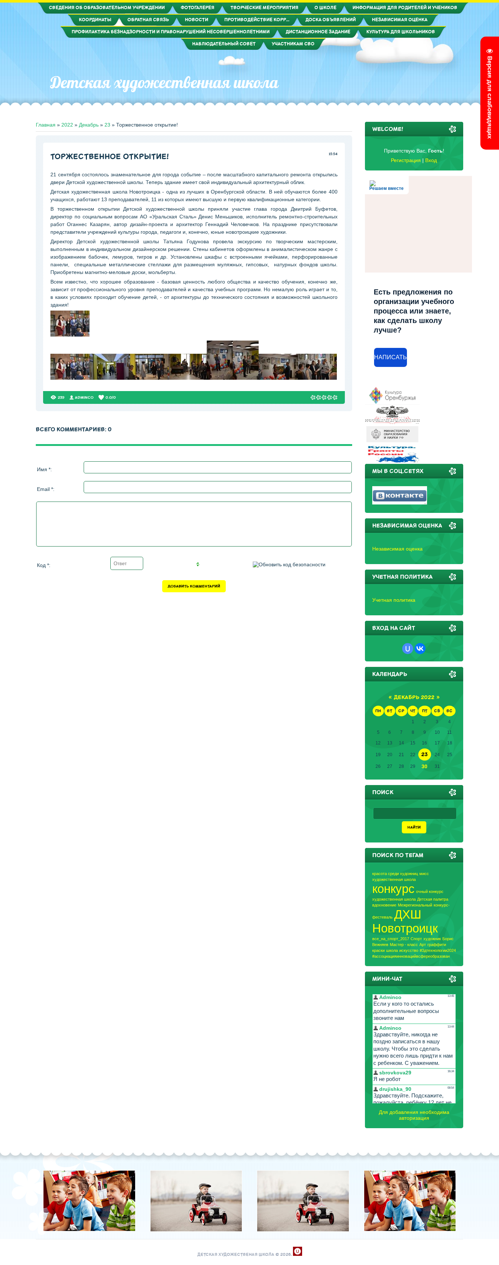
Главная (46, 125)
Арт (422, 944)
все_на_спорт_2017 (390, 938)
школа (392, 950)
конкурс (393, 889)
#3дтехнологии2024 (438, 950)
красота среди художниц (395, 873)
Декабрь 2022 (414, 697)
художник (432, 938)
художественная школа (394, 899)
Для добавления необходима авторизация (414, 1115)
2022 (67, 125)
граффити (436, 944)
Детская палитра (432, 899)
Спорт (416, 938)
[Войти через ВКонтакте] (420, 648)
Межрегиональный (415, 905)
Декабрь (89, 125)
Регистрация (406, 160)
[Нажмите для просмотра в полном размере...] (69, 335)
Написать (390, 357)
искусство (408, 950)
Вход (431, 160)
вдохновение (384, 905)
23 (107, 125)
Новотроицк (405, 928)
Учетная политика (393, 600)
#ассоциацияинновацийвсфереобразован (411, 956)
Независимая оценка (397, 549)
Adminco (84, 397)
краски (378, 950)
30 (424, 766)
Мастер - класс (404, 944)
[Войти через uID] (407, 648)
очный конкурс (429, 891)
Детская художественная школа (164, 82)
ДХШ (407, 914)
